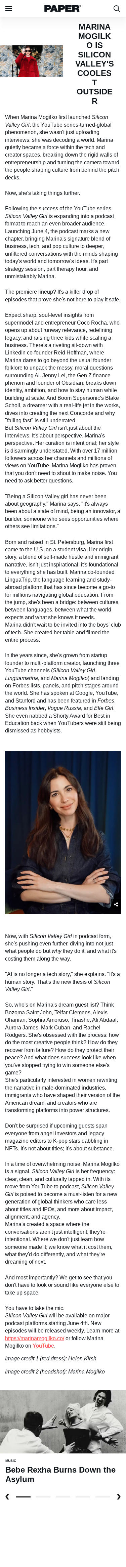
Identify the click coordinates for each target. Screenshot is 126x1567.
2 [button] (63, 1496)
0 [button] (23, 1496)
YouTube (43, 1346)
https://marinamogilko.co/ (34, 1338)
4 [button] (102, 1496)
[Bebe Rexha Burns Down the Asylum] (63, 1421)
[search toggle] (117, 8)
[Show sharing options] (116, 904)
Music (10, 1461)
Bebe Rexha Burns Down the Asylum (60, 1474)
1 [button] (43, 1496)
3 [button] (83, 1496)
